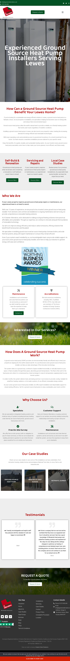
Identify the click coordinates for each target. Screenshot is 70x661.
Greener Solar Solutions (42, 647)
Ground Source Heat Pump (11, 480)
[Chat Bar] (35, 659)
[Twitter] (66, 3)
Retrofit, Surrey (58, 481)
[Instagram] (69, 3)
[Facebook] (63, 3)
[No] (68, 656)
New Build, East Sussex (35, 480)
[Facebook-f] (6, 616)
